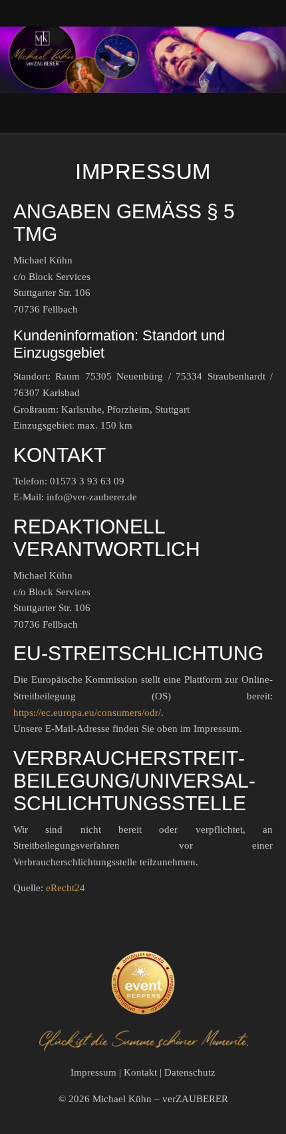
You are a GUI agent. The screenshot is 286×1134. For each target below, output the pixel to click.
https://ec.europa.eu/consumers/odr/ (87, 712)
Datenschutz (189, 1072)
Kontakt (140, 1072)
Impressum (93, 1072)
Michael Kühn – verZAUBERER (160, 1099)
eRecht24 (65, 888)
